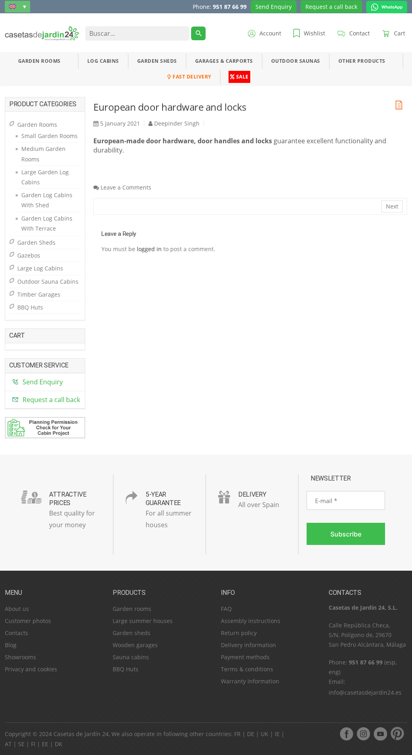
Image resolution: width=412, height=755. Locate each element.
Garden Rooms (39, 61)
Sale (242, 76)
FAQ (226, 609)
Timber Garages (38, 294)
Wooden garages (135, 645)
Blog (10, 645)
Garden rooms (132, 609)
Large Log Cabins (40, 268)
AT (8, 744)
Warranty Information (250, 681)
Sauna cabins (131, 657)
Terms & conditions (247, 669)
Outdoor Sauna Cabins (47, 281)
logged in (149, 249)
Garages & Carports (224, 61)
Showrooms (20, 657)
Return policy (239, 633)
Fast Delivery (191, 76)
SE (21, 744)
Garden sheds (131, 633)
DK (58, 744)
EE (45, 744)
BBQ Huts (30, 307)
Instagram (363, 734)
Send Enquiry (273, 6)
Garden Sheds (157, 61)
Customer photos (28, 621)
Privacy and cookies (31, 669)
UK (264, 734)
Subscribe (345, 534)
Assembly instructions (250, 621)
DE (250, 734)
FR (237, 734)
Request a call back (331, 6)
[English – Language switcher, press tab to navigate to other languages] (17, 6)
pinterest (397, 734)
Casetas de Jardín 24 (81, 734)
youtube (380, 734)
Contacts (16, 633)
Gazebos (28, 255)
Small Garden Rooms (49, 136)
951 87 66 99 (230, 6)
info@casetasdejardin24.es (365, 692)
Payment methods (245, 657)
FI (33, 744)
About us (17, 609)
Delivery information (248, 645)
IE (277, 734)
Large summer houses (143, 621)
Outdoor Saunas (295, 61)
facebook (346, 734)
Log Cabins (103, 61)
